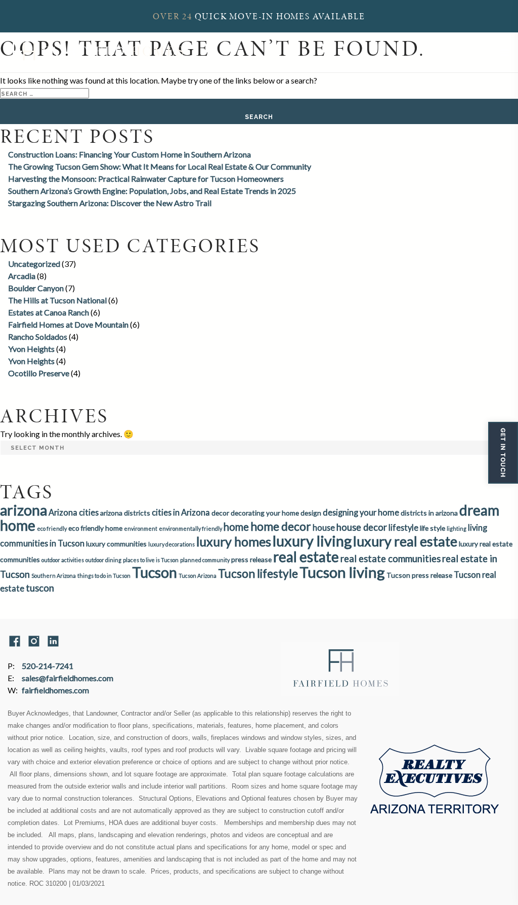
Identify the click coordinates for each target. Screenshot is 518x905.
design (310, 512)
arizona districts (125, 512)
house (324, 527)
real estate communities (390, 558)
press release (251, 559)
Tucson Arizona (198, 575)
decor (220, 512)
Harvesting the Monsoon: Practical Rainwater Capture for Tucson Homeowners (146, 178)
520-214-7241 (47, 666)
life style (432, 528)
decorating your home (265, 512)
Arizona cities (74, 512)
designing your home (361, 512)
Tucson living (342, 572)
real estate (306, 556)
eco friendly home (95, 528)
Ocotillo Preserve (38, 373)
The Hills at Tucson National (57, 300)
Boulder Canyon (36, 288)
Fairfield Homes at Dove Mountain (68, 324)
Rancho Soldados (37, 336)
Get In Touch (503, 453)
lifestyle (403, 527)
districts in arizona (429, 512)
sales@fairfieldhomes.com (67, 678)
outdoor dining (103, 560)
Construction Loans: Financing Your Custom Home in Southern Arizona (129, 154)
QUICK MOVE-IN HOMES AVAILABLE (259, 16)
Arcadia (21, 276)
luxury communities (116, 543)
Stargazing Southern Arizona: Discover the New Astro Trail (109, 203)
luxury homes (233, 541)
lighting (456, 528)
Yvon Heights (31, 348)
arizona (23, 510)
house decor (361, 527)
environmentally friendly (190, 528)
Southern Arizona (53, 575)
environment (140, 528)
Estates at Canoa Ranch (48, 312)
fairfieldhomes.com (55, 690)
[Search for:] (44, 92)
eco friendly (52, 528)
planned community (205, 560)
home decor (280, 526)
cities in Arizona (181, 512)
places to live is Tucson (151, 560)
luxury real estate (405, 541)
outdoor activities (62, 560)
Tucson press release (419, 575)
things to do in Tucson (104, 575)
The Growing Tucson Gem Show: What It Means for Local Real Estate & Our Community (159, 166)
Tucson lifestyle (258, 573)
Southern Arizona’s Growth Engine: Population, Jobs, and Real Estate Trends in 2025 (152, 190)
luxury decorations (171, 544)
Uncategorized (34, 263)
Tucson (154, 572)
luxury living (312, 540)
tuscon (40, 588)
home (236, 527)
